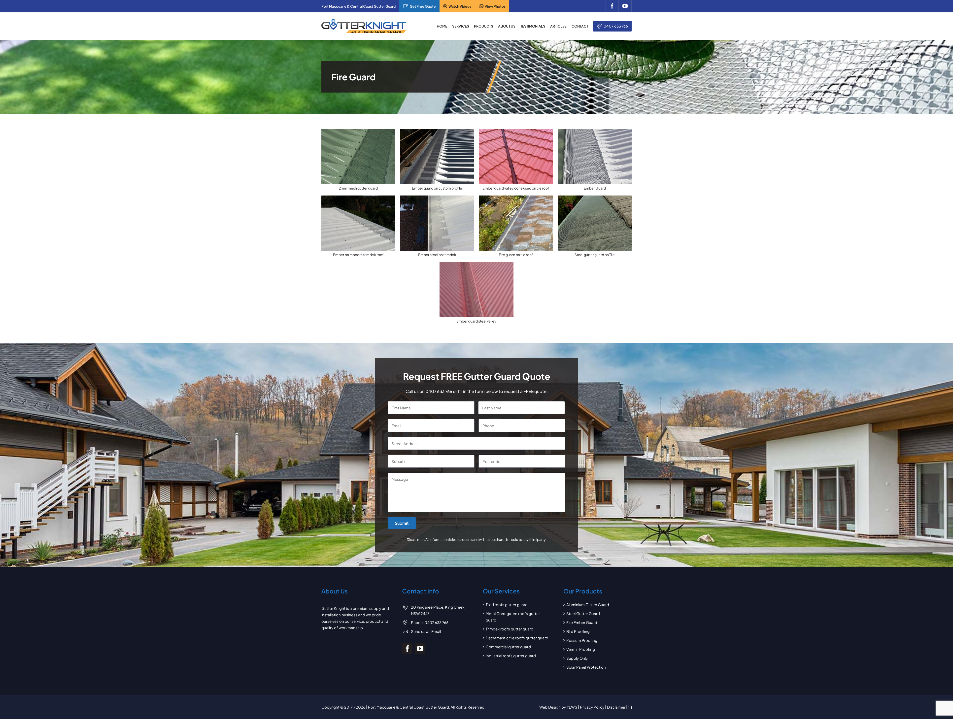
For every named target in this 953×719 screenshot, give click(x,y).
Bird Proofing (578, 631)
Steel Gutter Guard (583, 613)
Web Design (550, 707)
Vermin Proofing (580, 649)
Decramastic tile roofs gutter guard (517, 637)
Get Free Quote (423, 6)
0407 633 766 (616, 26)
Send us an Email (426, 631)
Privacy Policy (592, 707)
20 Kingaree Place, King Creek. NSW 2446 (438, 610)
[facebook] (612, 6)
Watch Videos (459, 6)
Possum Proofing (581, 640)
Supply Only (577, 658)
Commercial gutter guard (508, 646)
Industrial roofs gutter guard (511, 655)
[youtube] (625, 6)
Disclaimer (616, 707)
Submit (401, 523)
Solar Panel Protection (586, 667)
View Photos (495, 6)
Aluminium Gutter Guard (587, 604)
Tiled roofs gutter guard (507, 604)
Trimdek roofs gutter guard (509, 628)
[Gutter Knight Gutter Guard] (363, 21)
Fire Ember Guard (581, 622)
